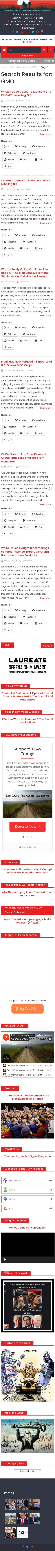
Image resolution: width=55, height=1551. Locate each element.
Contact (28, 18)
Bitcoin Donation (18, 21)
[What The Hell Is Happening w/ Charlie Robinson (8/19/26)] (22, 1518)
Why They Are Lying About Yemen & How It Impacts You (27, 893)
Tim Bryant (24, 282)
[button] (44, 50)
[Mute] (5, 1284)
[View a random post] (51, 50)
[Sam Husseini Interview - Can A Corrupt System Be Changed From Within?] (34, 1504)
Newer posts (48, 645)
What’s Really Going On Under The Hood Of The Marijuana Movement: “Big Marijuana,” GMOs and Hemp (25, 272)
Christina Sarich (26, 370)
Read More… (46, 134)
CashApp (47, 24)
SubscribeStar (32, 24)
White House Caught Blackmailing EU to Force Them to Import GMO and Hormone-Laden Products (26, 551)
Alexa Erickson (24, 100)
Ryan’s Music (28, 28)
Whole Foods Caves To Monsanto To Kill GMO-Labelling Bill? (26, 93)
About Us (17, 18)
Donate (39, 18)
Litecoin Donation (37, 21)
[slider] (6, 1272)
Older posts (9, 645)
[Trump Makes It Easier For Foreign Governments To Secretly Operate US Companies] (34, 1518)
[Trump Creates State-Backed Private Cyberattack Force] (10, 1532)
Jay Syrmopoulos (25, 560)
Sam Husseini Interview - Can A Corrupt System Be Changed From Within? (27, 871)
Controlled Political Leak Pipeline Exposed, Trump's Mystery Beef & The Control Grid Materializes (27, 696)
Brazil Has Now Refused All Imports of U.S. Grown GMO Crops (26, 363)
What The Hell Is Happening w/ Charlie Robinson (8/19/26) (27, 921)
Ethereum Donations (13, 24)
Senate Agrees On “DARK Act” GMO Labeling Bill (25, 182)
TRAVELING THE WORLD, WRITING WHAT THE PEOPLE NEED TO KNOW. (27, 40)
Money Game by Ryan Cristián (27, 1227)
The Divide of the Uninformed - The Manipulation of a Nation (27, 1097)
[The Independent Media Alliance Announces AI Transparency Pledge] (22, 1532)
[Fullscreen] (5, 1290)
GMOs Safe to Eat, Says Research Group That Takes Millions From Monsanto (24, 457)
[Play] (5, 1259)
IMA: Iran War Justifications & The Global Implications (27, 720)
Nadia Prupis (24, 467)
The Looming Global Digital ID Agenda (27, 1156)
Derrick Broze (25, 189)
